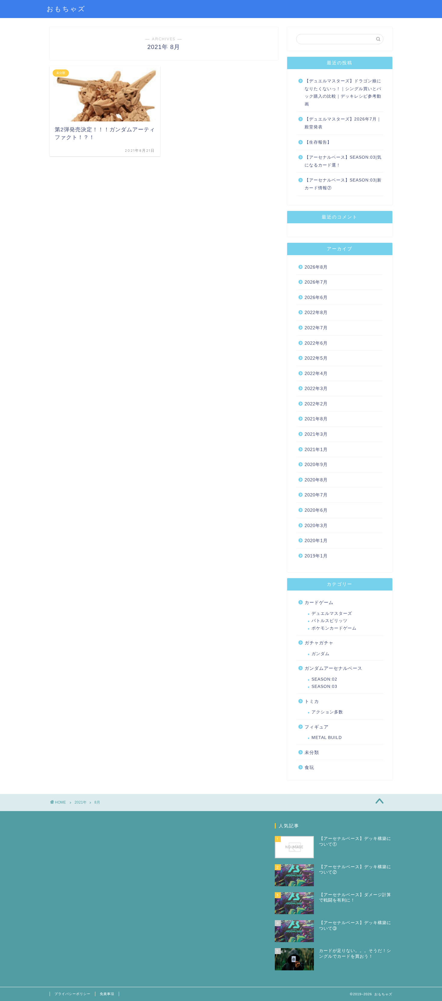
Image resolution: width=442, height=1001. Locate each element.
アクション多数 (327, 712)
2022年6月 (316, 343)
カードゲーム (319, 602)
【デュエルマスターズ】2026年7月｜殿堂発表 (343, 123)
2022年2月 (316, 403)
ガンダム (321, 654)
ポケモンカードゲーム (334, 628)
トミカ (312, 701)
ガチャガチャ (319, 642)
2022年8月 (316, 312)
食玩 (309, 767)
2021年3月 (316, 434)
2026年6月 (316, 297)
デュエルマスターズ (332, 613)
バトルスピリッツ (330, 620)
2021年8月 (316, 418)
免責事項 (107, 994)
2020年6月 (316, 510)
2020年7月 (316, 494)
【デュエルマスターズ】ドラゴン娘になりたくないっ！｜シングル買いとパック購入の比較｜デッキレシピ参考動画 (343, 92)
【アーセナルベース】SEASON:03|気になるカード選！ (343, 161)
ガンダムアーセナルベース (333, 668)
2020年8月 (316, 479)
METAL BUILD (327, 737)
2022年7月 (316, 327)
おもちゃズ (66, 9)
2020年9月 (316, 464)
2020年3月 (316, 525)
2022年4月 (316, 373)
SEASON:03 (324, 686)
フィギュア (317, 726)
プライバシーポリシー (72, 994)
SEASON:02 (324, 679)
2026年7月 (316, 282)
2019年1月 (316, 555)
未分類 (312, 752)
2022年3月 (316, 388)
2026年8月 (316, 267)
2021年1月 (316, 449)
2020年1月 (316, 540)
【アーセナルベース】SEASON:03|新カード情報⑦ (343, 184)
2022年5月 (316, 358)
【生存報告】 (318, 142)
